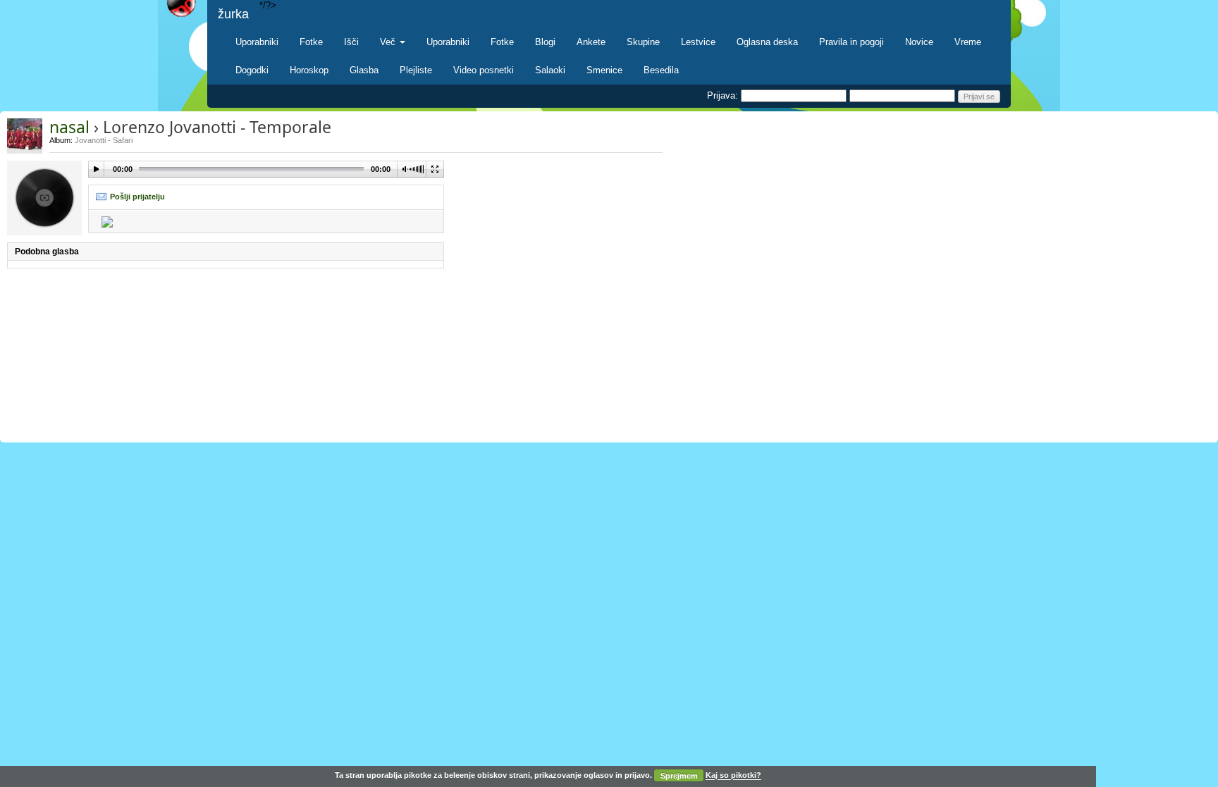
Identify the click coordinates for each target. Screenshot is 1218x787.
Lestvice (698, 42)
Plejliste (416, 70)
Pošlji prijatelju (137, 196)
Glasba (364, 70)
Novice (919, 42)
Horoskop (309, 70)
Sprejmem (679, 775)
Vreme (967, 42)
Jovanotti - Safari (104, 140)
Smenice (604, 70)
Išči (351, 42)
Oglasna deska (767, 42)
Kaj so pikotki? (733, 775)
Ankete (591, 42)
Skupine (643, 42)
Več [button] (389, 42)
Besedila (661, 70)
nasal (69, 127)
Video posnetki (483, 70)
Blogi (545, 42)
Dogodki (252, 70)
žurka (233, 14)
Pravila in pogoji (851, 42)
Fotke (311, 42)
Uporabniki (256, 42)
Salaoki (550, 70)
